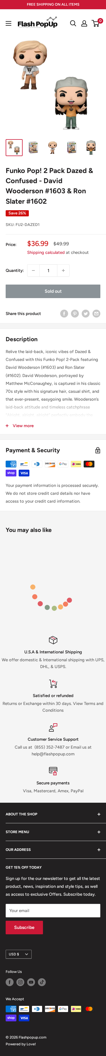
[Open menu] (8, 23)
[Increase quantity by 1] (63, 270)
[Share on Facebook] (64, 313)
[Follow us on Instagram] (20, 982)
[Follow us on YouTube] (31, 982)
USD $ (14, 954)
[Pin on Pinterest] (75, 313)
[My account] (84, 23)
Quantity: (15, 270)
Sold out (53, 291)
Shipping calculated (46, 252)
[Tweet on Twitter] (86, 313)
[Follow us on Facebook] (10, 982)
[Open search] (73, 23)
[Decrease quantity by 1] (33, 270)
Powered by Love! (21, 1044)
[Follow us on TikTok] (42, 982)
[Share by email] (96, 313)
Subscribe (24, 927)
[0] (95, 23)
